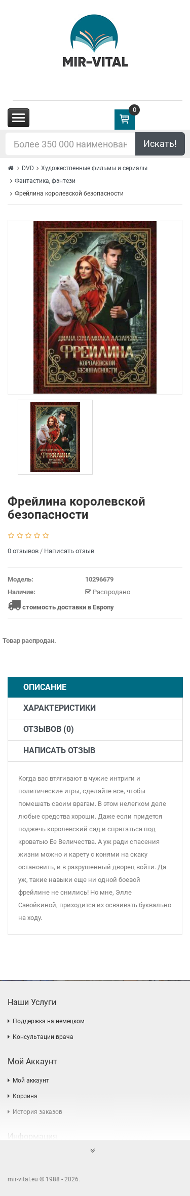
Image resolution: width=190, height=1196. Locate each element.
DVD (28, 168)
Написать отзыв (69, 551)
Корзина (25, 1096)
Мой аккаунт (31, 1080)
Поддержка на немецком (49, 1021)
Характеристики (59, 708)
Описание (44, 687)
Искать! (160, 143)
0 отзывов (23, 551)
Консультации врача (43, 1036)
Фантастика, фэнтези (45, 180)
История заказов (37, 1111)
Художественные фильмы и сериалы (94, 168)
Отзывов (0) (48, 729)
